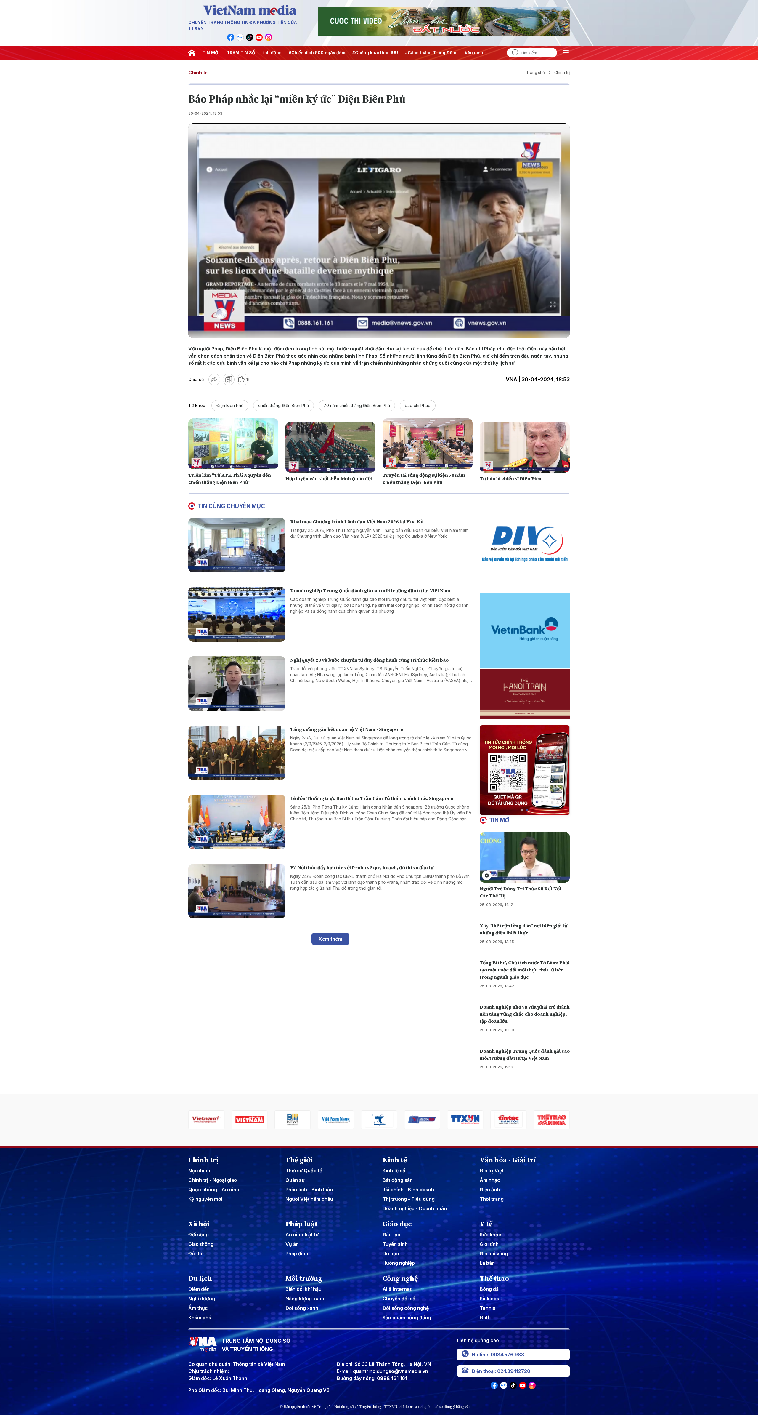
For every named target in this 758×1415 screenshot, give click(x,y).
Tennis (487, 1308)
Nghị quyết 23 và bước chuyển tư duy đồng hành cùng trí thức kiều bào (369, 660)
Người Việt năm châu (309, 1199)
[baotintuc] (450, 1119)
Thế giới (298, 1160)
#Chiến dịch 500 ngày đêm (273, 52)
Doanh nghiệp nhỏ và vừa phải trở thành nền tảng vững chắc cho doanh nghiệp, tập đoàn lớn (525, 1013)
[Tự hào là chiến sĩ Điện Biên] (525, 447)
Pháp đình (296, 1253)
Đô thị (195, 1253)
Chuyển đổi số (399, 1299)
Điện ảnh (490, 1189)
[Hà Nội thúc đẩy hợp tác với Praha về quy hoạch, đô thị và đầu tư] (236, 891)
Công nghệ (400, 1278)
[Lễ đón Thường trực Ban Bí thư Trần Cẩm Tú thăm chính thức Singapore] (236, 822)
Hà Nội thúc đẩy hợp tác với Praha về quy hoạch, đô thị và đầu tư (361, 867)
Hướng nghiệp (399, 1263)
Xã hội (198, 1224)
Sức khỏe (490, 1235)
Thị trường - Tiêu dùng (409, 1199)
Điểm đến (199, 1289)
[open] (565, 52)
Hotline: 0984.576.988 (498, 1355)
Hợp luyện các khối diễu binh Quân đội (328, 478)
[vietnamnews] (278, 1119)
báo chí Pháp (418, 405)
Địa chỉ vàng (494, 1253)
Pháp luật (301, 1224)
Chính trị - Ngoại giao (212, 1180)
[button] (522, 810)
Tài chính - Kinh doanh (408, 1189)
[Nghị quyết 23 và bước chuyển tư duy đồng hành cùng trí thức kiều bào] (236, 683)
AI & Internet (397, 1289)
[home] (191, 52)
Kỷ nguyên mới (205, 1199)
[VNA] (230, 37)
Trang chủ (535, 72)
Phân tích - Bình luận (309, 1189)
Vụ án (292, 1244)
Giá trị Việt (492, 1171)
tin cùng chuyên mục (231, 506)
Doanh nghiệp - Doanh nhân (415, 1208)
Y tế (486, 1224)
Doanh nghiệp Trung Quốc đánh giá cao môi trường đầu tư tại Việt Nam (370, 590)
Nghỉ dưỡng (201, 1299)
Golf (484, 1317)
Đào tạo (391, 1235)
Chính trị (198, 73)
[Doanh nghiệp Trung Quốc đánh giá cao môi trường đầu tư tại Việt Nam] (236, 614)
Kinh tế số (394, 1171)
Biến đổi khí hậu (303, 1289)
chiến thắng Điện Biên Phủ (283, 405)
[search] (513, 52)
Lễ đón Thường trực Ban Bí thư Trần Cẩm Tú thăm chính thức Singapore (371, 798)
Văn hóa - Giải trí (508, 1160)
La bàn (487, 1263)
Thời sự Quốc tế (303, 1171)
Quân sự (295, 1180)
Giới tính (489, 1244)
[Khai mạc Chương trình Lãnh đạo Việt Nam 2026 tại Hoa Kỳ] (236, 545)
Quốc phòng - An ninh (213, 1189)
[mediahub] (364, 1119)
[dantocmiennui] (321, 1119)
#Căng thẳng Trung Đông (388, 52)
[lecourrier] (537, 1119)
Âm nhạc (490, 1180)
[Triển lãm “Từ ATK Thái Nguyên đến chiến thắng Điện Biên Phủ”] (233, 443)
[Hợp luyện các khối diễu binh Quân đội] (330, 447)
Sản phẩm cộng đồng (407, 1317)
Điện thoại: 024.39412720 (501, 1371)
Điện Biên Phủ (229, 405)
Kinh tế (395, 1160)
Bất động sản (398, 1180)
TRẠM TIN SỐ (241, 52)
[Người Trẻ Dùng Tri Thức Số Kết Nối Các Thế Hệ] (525, 857)
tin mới (500, 820)
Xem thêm (330, 939)
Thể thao (494, 1278)
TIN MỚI (211, 52)
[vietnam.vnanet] (192, 1119)
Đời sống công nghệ (406, 1308)
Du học (391, 1253)
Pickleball (491, 1299)
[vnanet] (407, 1119)
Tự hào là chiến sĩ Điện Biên (511, 478)
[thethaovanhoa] (494, 1119)
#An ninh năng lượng (442, 52)
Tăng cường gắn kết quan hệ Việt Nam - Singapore (346, 729)
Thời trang (492, 1199)
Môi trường (303, 1278)
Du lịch (200, 1278)
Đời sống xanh (301, 1308)
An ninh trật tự (302, 1235)
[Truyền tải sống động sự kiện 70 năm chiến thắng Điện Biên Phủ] (428, 443)
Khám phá (199, 1317)
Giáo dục (397, 1224)
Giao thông (200, 1244)
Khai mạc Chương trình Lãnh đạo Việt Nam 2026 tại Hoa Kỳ (356, 521)
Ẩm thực (198, 1308)
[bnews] (234, 1119)
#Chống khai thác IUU (331, 52)
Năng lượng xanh (304, 1299)
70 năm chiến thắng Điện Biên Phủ (357, 405)
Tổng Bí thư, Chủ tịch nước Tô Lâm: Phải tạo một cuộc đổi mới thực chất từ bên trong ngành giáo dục (525, 969)
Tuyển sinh (395, 1244)
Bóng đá (489, 1289)
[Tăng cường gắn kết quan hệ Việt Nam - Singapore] (236, 753)
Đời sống (198, 1235)
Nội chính (199, 1171)
